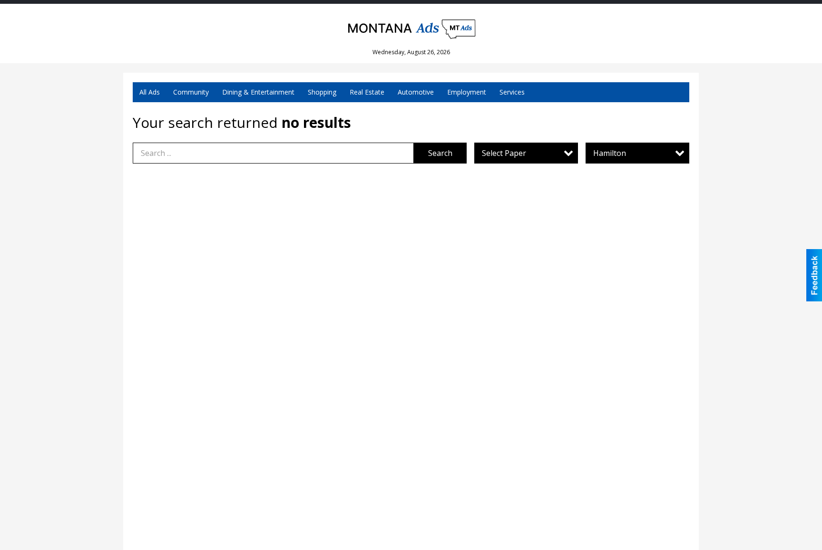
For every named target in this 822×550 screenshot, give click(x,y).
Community (191, 91)
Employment (466, 91)
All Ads (149, 91)
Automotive (416, 91)
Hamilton (609, 153)
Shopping (322, 91)
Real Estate (367, 91)
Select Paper (504, 153)
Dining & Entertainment (258, 91)
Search (440, 153)
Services (512, 91)
